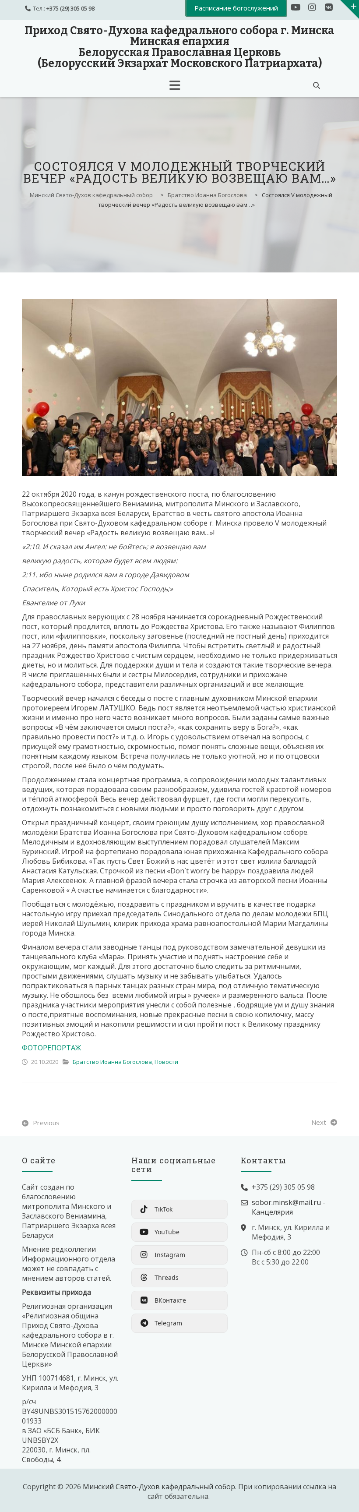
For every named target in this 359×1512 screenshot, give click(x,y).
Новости (166, 1062)
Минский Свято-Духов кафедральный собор (159, 1486)
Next (318, 1122)
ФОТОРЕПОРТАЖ (51, 1048)
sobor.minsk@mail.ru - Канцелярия (288, 1207)
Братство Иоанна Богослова (112, 1062)
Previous (46, 1122)
